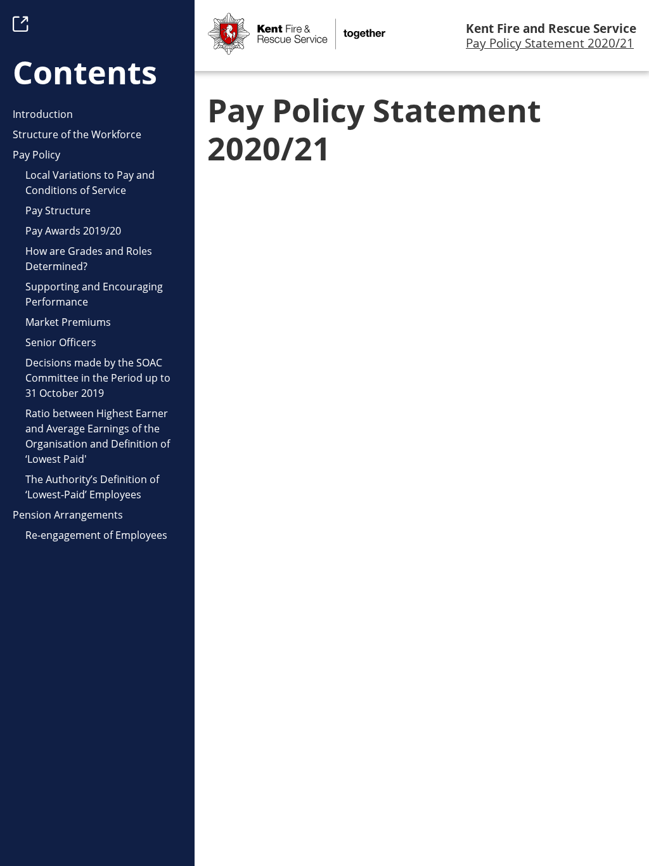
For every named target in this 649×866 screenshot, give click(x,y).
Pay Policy (36, 155)
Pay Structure (58, 210)
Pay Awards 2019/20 (73, 231)
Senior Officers (60, 342)
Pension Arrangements (68, 515)
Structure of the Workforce (77, 134)
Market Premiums (68, 322)
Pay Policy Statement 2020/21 (550, 42)
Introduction (43, 114)
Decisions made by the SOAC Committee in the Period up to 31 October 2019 (97, 378)
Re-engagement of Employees (96, 535)
